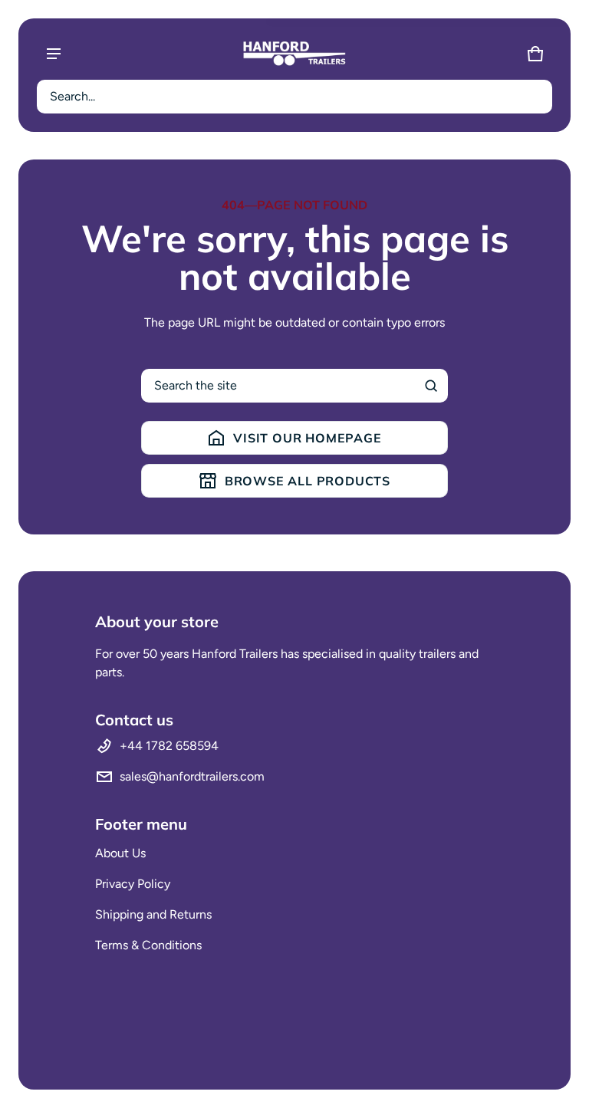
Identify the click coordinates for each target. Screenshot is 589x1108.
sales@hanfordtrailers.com (192, 776)
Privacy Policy (132, 883)
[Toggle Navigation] (54, 54)
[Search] (431, 386)
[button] (294, 96)
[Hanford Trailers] (294, 53)
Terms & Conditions (148, 945)
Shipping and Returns (153, 914)
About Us (120, 853)
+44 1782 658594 (169, 745)
